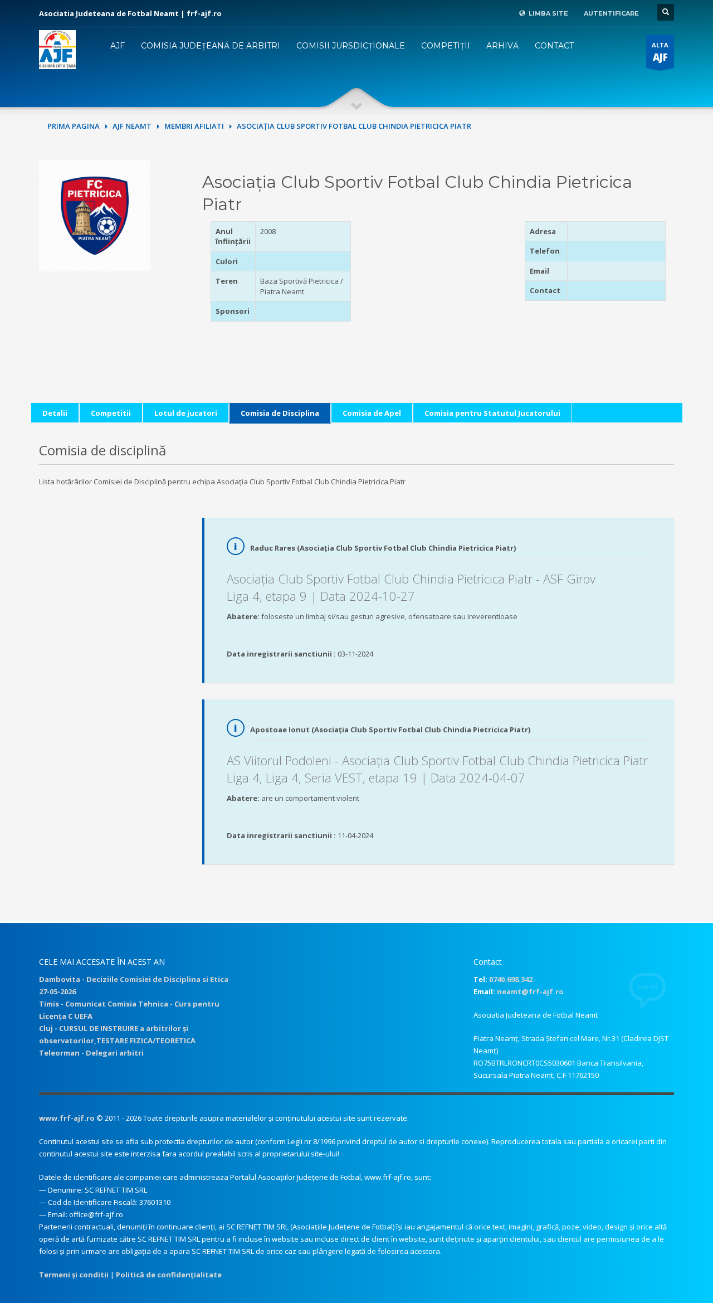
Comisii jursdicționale (350, 46)
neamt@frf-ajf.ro (530, 991)
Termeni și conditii (74, 1275)
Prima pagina (73, 126)
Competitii (111, 413)
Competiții (445, 46)
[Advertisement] (437, 291)
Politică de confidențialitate (169, 1275)
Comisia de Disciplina (280, 413)
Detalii (54, 413)
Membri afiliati (194, 126)
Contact (554, 46)
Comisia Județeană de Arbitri (210, 46)
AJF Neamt (132, 126)
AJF (117, 46)
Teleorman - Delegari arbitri (91, 1053)
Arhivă (502, 46)
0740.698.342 (511, 979)
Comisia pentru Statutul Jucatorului (492, 413)
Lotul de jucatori (185, 413)
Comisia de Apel (372, 413)
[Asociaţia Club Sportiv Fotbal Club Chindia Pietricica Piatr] (94, 215)
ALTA (660, 52)
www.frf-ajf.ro (67, 1118)
